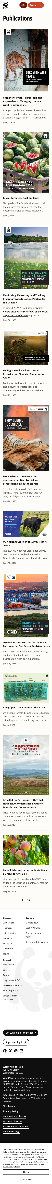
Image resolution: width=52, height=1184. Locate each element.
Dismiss (26, 1172)
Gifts (23, 5)
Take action (8, 964)
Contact (6, 975)
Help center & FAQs (12, 980)
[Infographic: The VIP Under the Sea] (26, 688)
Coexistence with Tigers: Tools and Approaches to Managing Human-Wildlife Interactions (22, 101)
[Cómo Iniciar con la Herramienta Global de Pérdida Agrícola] (26, 850)
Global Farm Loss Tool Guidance (21, 197)
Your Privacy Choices (14, 1116)
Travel (6, 953)
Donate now (32, 922)
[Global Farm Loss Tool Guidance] (26, 162)
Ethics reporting (10, 990)
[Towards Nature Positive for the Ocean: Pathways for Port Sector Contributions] (26, 605)
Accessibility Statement (16, 1126)
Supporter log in (14, 1042)
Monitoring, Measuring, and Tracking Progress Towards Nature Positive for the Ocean (24, 299)
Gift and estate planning (37, 942)
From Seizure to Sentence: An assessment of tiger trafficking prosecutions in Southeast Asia (20, 480)
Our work (7, 938)
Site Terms (9, 1106)
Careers (6, 969)
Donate (33, 5)
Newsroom (8, 948)
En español (8, 943)
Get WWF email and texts (19, 1032)
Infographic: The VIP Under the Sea (23, 707)
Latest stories (9, 933)
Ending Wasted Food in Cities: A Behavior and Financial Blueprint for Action (24, 374)
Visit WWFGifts (33, 928)
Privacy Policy (10, 1111)
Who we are (8, 922)
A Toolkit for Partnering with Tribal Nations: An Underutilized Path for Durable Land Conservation (23, 803)
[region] (26, 1163)
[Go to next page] (33, 900)
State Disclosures (12, 1121)
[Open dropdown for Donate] (41, 5)
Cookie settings (11, 1131)
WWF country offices (13, 985)
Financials (7, 928)
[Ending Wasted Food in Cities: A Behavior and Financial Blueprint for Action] (26, 348)
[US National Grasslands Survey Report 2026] (26, 524)
